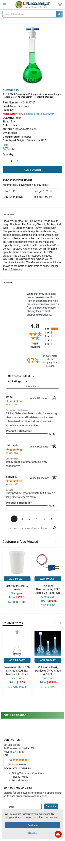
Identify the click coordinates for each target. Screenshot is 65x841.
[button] (56, 541)
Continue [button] (33, 825)
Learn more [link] (50, 817)
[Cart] (60, 4)
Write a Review (32, 386)
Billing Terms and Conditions (28, 773)
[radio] (52, 329)
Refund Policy (20, 780)
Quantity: (8, 154)
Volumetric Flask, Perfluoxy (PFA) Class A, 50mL (48, 671)
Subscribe (51, 806)
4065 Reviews (36, 345)
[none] (32, 55)
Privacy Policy (20, 777)
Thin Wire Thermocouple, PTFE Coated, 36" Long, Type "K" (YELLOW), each (48, 589)
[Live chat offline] (58, 834)
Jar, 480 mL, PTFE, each (17, 587)
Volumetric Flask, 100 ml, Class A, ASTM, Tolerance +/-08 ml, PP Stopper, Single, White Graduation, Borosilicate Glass (17, 671)
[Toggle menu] (4, 4)
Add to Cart (17, 578)
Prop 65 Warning (12, 269)
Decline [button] (32, 833)
